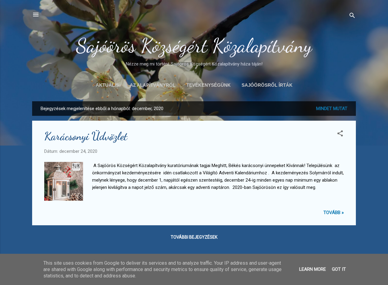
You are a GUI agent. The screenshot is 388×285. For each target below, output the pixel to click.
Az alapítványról (153, 85)
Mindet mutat (331, 108)
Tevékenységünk (208, 85)
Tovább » (333, 212)
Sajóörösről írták (267, 85)
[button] (340, 134)
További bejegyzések (194, 237)
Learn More (312, 269)
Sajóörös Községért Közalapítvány (194, 45)
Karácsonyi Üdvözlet (85, 136)
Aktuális (107, 85)
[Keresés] (352, 16)
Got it (339, 269)
